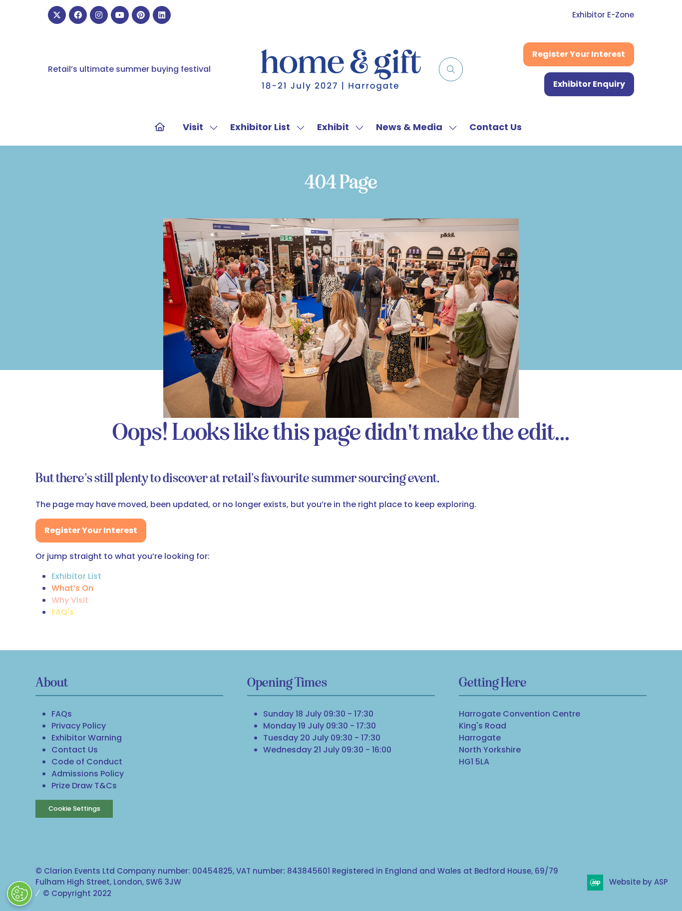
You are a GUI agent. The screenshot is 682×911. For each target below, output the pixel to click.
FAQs (61, 714)
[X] (57, 15)
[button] (451, 69)
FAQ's (62, 612)
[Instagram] (99, 15)
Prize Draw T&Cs (84, 785)
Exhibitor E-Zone (603, 14)
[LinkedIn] (162, 15)
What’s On (72, 588)
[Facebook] (78, 15)
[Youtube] (120, 15)
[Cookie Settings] (19, 893)
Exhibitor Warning (86, 737)
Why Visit (69, 600)
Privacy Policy (78, 725)
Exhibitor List (260, 127)
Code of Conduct (86, 761)
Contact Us (495, 127)
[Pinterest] (141, 15)
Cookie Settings (74, 808)
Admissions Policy (87, 773)
